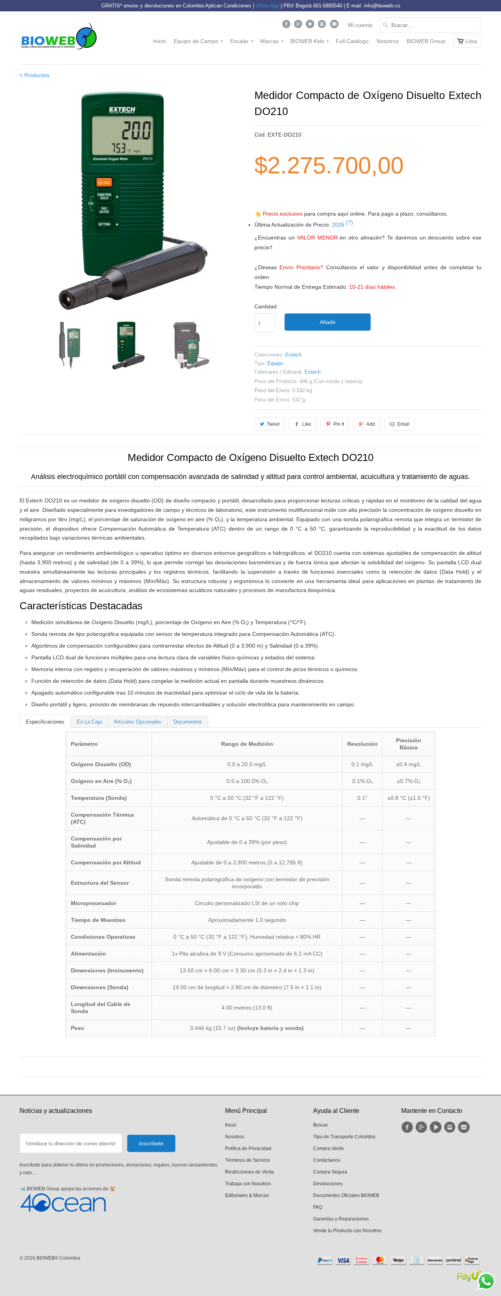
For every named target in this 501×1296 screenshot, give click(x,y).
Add (370, 424)
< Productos (34, 75)
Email (403, 424)
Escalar (241, 41)
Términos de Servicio (247, 1160)
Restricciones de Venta (249, 1172)
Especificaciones (45, 722)
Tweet (273, 424)
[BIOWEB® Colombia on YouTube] (311, 26)
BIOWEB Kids (309, 41)
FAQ (317, 1207)
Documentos (187, 722)
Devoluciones (327, 1183)
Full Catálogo (352, 41)
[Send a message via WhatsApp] (486, 1281)
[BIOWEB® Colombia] (59, 37)
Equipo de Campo (198, 41)
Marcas (271, 41)
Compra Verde (328, 1148)
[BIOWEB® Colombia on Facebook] (287, 26)
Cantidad (265, 306)
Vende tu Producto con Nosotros (347, 1230)
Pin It (338, 424)
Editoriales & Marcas (247, 1195)
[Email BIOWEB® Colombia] (335, 26)
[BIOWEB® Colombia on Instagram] (323, 26)
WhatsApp (267, 6)
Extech (293, 355)
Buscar (320, 1125)
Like (306, 424)
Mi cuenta (360, 25)
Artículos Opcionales (137, 722)
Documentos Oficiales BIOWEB (346, 1195)
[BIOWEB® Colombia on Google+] (299, 26)
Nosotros (388, 41)
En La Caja (89, 722)
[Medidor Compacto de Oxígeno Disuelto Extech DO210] (133, 201)
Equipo (275, 363)
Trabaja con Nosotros (248, 1183)
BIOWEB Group (426, 41)
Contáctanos (326, 1160)
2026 (342, 224)
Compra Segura (330, 1172)
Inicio (159, 41)
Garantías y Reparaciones (341, 1219)
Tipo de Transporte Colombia (344, 1136)
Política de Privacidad (248, 1148)
